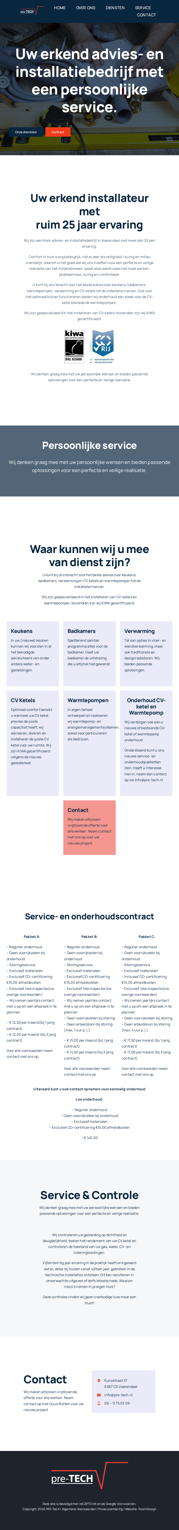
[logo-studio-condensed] (32, 8)
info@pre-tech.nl (118, 1394)
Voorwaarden (126, 1504)
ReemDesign (147, 1509)
